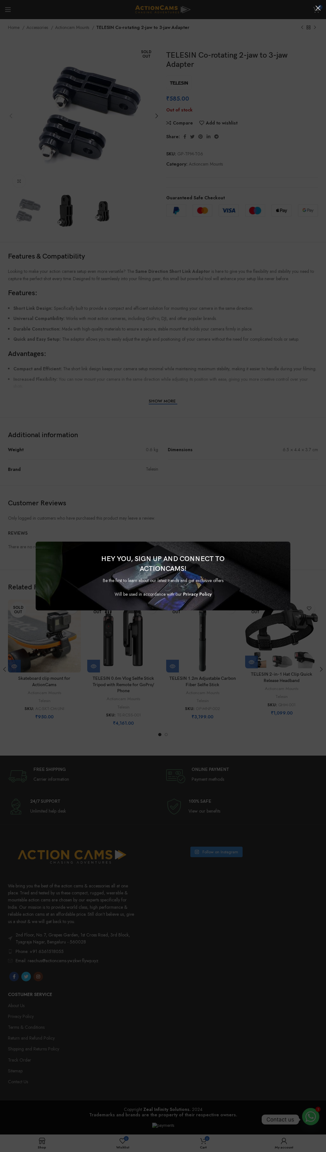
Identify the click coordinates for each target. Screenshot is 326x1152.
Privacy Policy (197, 594)
